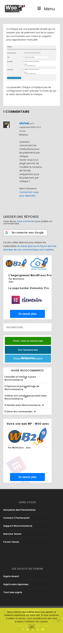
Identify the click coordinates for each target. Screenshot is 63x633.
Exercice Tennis (12, 533)
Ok (31, 627)
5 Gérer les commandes (18, 411)
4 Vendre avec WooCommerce (22, 405)
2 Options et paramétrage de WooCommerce (21, 388)
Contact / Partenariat (16, 517)
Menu (49, 9)
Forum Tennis (11, 541)
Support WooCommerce (17, 525)
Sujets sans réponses (15, 584)
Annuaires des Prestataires (19, 509)
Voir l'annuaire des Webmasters (28, 351)
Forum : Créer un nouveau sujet (28, 341)
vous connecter (26, 221)
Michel (24, 123)
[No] (59, 620)
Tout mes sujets (12, 592)
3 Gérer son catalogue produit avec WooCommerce (25, 397)
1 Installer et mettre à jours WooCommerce (20, 378)
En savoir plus (27, 313)
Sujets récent (11, 576)
